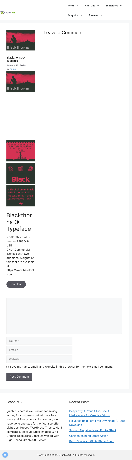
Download (16, 284)
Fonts (71, 5)
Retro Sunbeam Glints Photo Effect (91, 441)
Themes (94, 15)
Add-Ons (90, 5)
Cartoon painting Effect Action (88, 435)
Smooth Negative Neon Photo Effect (92, 430)
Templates (112, 5)
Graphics (73, 15)
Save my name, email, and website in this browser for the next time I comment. (61, 366)
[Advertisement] (30, 117)
